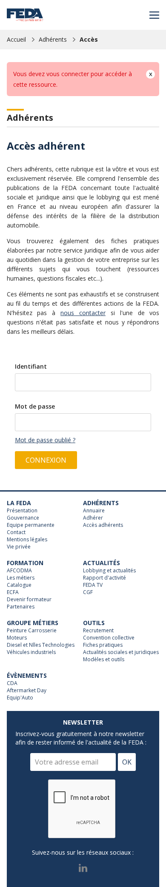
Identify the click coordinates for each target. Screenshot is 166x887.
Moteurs (17, 637)
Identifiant (31, 366)
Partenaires (20, 606)
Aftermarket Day (26, 690)
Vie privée (19, 546)
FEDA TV (93, 585)
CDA (12, 683)
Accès (89, 39)
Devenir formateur (29, 599)
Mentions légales (27, 539)
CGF (88, 592)
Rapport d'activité (104, 577)
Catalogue (19, 585)
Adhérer (93, 517)
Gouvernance (23, 517)
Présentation (22, 510)
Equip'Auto (20, 697)
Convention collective (109, 637)
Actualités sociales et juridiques (121, 652)
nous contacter (83, 313)
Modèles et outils (103, 659)
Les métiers (20, 577)
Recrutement (98, 630)
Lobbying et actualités (109, 570)
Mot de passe (35, 406)
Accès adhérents (103, 525)
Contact (16, 532)
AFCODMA (19, 570)
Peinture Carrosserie (32, 630)
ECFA (13, 592)
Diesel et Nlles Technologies (40, 645)
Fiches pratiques (103, 645)
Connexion (46, 460)
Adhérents (53, 39)
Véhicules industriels (31, 652)
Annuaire (94, 510)
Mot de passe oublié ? (45, 440)
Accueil (16, 39)
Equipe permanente (30, 525)
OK (127, 762)
